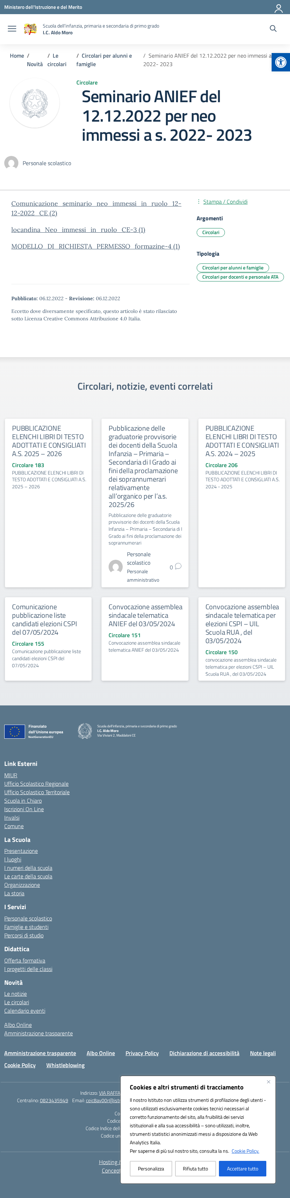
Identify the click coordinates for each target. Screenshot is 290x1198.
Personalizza (151, 1168)
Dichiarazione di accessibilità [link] (204, 1053)
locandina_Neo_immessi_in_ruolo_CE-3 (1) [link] (78, 230)
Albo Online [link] (18, 1024)
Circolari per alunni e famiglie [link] (232, 267)
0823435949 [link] (54, 1100)
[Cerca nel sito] (273, 29)
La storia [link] (14, 893)
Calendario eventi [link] (24, 1010)
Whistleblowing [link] (65, 1065)
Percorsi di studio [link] (24, 935)
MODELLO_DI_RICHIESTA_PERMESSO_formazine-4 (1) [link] (95, 246)
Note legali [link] (263, 1053)
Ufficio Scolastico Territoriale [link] (37, 792)
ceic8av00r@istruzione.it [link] (112, 1100)
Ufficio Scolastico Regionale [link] (36, 783)
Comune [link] (14, 826)
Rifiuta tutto (195, 1168)
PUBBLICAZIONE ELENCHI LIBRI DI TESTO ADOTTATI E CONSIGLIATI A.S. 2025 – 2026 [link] (49, 441)
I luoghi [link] (12, 859)
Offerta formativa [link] (24, 960)
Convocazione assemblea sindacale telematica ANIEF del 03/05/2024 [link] (145, 615)
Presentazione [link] (21, 851)
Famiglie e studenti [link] (26, 927)
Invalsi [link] (11, 817)
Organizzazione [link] (22, 884)
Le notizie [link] (15, 993)
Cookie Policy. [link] (245, 1151)
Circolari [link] (210, 232)
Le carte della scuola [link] (28, 876)
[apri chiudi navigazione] (12, 29)
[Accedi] (279, 7)
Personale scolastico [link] (28, 918)
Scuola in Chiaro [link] (23, 800)
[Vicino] (268, 1081)
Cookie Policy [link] (20, 1065)
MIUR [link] (10, 775)
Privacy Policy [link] (142, 1053)
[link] (281, 62)
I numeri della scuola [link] (28, 867)
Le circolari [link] (16, 1002)
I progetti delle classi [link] (28, 969)
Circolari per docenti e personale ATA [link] (240, 276)
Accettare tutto (242, 1168)
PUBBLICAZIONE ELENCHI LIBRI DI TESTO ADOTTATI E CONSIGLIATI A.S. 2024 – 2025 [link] (242, 441)
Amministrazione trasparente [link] (38, 1033)
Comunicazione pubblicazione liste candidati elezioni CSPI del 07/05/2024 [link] (44, 619)
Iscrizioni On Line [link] (24, 809)
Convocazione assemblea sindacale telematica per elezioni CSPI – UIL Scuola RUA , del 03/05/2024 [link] (242, 623)
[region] (198, 1130)
